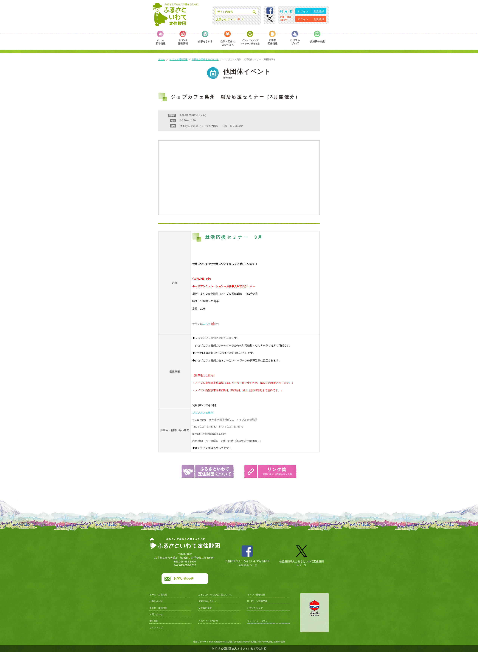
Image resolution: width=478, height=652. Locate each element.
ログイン (303, 11)
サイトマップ (156, 627)
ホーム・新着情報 (158, 594)
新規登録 (319, 11)
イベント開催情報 (178, 59)
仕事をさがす (156, 601)
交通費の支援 (205, 608)
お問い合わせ (183, 578)
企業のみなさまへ (207, 601)
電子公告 (153, 621)
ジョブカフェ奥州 (202, 412)
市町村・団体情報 (158, 608)
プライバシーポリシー (258, 621)
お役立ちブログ (255, 608)
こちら (207, 323)
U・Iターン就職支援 (257, 601)
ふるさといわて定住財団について (215, 594)
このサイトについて (208, 621)
